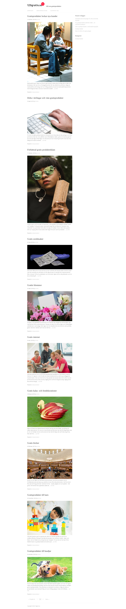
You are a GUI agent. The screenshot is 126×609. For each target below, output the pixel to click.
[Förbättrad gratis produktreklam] (49, 222)
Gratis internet (33, 337)
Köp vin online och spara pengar (83, 31)
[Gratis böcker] (49, 478)
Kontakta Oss (54, 10)
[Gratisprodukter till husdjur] (49, 581)
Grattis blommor (34, 285)
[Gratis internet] (49, 372)
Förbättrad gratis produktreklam (41, 150)
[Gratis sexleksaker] (49, 269)
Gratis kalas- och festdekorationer (42, 390)
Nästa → (47, 599)
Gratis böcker (33, 443)
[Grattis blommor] (49, 320)
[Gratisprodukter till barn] (49, 534)
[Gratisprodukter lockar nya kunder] (49, 81)
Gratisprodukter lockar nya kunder (42, 16)
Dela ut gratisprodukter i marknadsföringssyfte (86, 26)
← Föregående (31, 599)
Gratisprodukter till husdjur (39, 551)
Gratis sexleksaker (35, 239)
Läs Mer (56, 88)
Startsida (30, 10)
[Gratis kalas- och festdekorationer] (49, 426)
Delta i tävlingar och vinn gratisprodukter (45, 98)
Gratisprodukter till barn (37, 495)
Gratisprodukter (41, 10)
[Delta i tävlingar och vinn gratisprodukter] (49, 133)
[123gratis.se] (36, 5)
